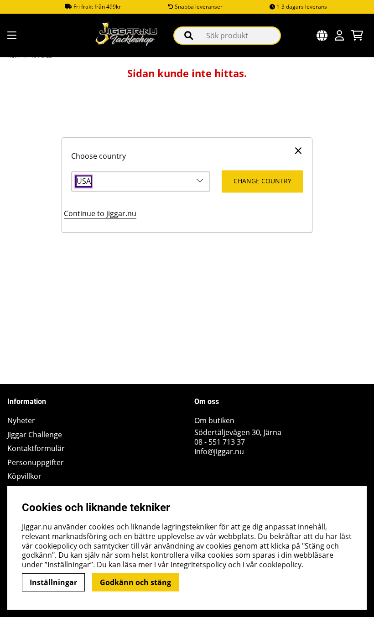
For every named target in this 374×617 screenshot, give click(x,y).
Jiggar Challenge (34, 435)
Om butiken (214, 420)
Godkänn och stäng (135, 582)
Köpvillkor (24, 476)
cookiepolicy (280, 565)
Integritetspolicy (198, 565)
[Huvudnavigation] (11, 35)
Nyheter (21, 420)
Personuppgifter (35, 462)
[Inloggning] (339, 35)
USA (84, 181)
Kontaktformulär (36, 448)
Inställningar (53, 582)
